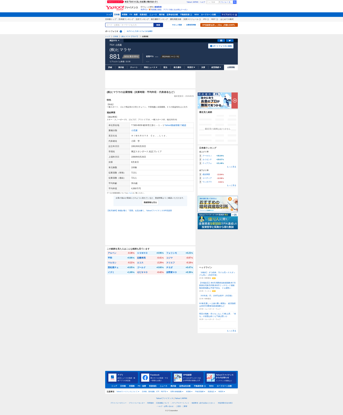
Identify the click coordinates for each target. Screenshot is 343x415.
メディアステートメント (180, 403)
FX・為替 (134, 14)
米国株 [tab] (188, 391)
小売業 (118, 45)
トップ (109, 14)
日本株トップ (110, 19)
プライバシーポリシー (118, 403)
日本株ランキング (126, 19)
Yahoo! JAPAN (192, 2)
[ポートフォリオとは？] (120, 31)
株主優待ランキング (159, 19)
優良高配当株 (175, 19)
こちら (130, 193)
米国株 (124, 14)
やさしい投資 (177, 25)
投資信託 (143, 14)
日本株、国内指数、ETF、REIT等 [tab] (154, 391)
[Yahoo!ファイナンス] (122, 6)
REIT (213, 19)
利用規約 (150, 403)
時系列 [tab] (221, 391)
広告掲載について (162, 403)
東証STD (113, 40)
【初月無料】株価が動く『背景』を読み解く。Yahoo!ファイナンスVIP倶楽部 (139, 210)
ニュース (153, 14)
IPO (204, 19)
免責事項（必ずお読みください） (204, 403)
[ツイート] (230, 40)
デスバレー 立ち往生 (226, 2)
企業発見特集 (191, 25)
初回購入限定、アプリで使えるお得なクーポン (169, 10)
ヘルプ (202, 2)
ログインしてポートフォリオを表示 (139, 31)
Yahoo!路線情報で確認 (175, 125)
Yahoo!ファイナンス (164, 398)
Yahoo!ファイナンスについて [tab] (127, 391)
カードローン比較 (208, 14)
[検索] (234, 2)
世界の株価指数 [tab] (176, 391)
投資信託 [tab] (211, 391)
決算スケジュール (190, 19)
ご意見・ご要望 (181, 406)
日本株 (117, 14)
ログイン (144, 9)
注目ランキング (142, 19)
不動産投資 (185, 14)
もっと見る (231, 167)
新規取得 (158, 7)
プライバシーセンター (137, 403)
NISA (196, 14)
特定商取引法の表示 (225, 403)
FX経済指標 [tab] (199, 391)
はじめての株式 (227, 19)
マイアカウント (228, 14)
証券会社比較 (172, 14)
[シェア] (221, 40)
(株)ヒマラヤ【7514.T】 (130, 36)
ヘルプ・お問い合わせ (165, 406)
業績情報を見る (150, 202)
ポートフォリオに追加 (222, 46)
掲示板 (162, 14)
